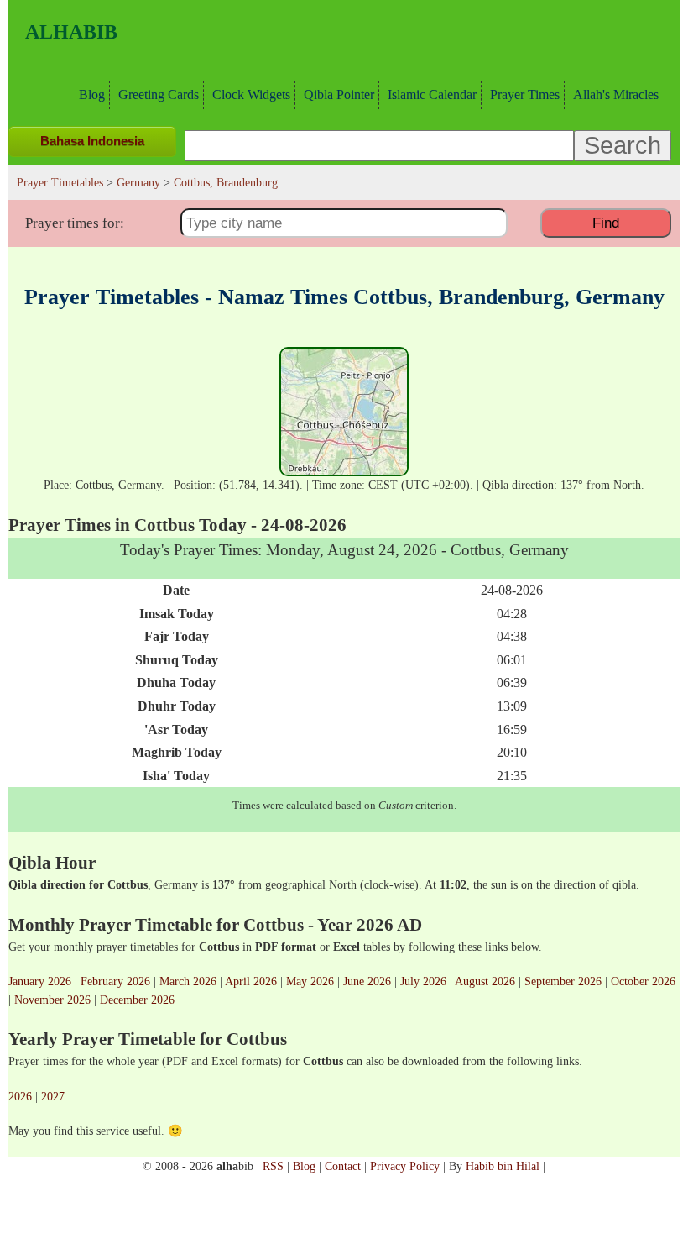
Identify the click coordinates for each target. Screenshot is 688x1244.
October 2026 (643, 981)
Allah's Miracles (616, 94)
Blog (92, 94)
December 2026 (137, 999)
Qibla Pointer (339, 94)
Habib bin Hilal (502, 1166)
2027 (53, 1096)
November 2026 (52, 999)
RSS (273, 1166)
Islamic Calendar (432, 94)
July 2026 (423, 981)
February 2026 (115, 981)
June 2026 (367, 981)
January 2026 (39, 981)
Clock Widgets (251, 94)
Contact (343, 1166)
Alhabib (71, 32)
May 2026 (310, 981)
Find (605, 222)
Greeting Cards (158, 94)
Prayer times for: (74, 223)
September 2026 (563, 981)
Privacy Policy (405, 1166)
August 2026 (485, 981)
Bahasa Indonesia (92, 141)
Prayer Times (525, 94)
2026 (20, 1096)
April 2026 (251, 981)
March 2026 (187, 981)
